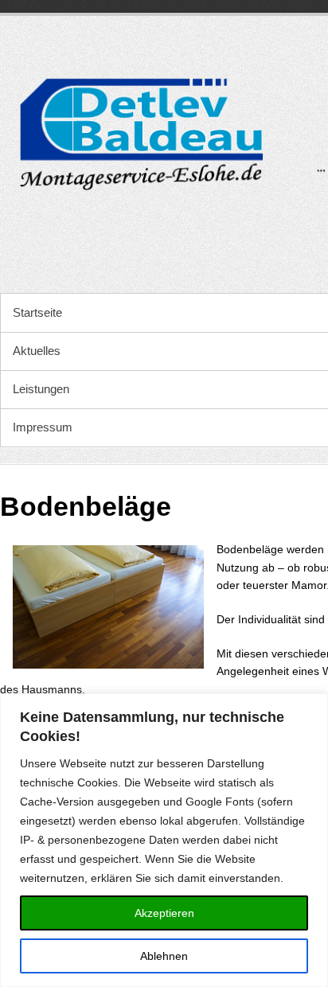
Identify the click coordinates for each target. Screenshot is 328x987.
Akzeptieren (164, 913)
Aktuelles (37, 350)
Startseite (37, 312)
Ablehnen (164, 956)
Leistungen (41, 389)
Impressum (42, 427)
